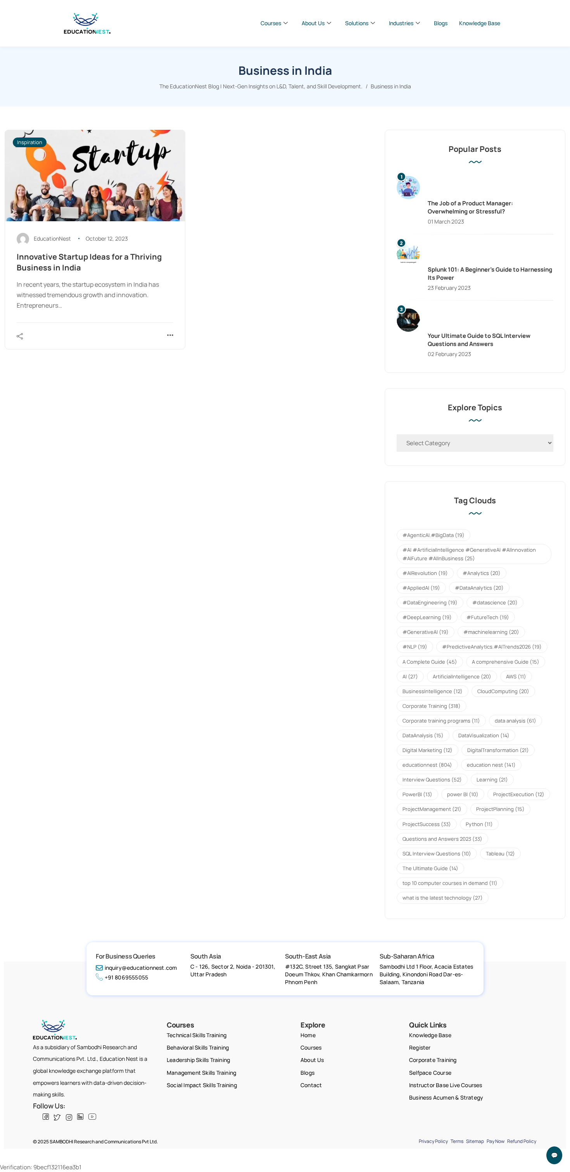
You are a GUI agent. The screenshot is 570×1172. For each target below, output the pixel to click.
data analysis (515, 720)
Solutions (356, 23)
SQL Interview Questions (436, 853)
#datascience (495, 602)
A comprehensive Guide (505, 661)
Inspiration (29, 142)
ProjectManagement (431, 808)
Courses (271, 23)
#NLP (414, 646)
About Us (313, 23)
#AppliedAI (421, 587)
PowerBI (417, 794)
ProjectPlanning (500, 808)
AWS (516, 676)
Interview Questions (432, 779)
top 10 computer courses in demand (449, 882)
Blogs (440, 23)
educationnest (427, 764)
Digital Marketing (427, 750)
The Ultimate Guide (430, 868)
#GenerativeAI (425, 631)
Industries (401, 23)
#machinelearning (491, 631)
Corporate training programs (441, 720)
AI (410, 676)
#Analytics (482, 573)
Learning (492, 779)
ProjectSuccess (426, 824)
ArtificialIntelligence (462, 676)
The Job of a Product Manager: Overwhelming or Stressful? (470, 207)
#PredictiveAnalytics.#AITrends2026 (492, 646)
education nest (491, 764)
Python (479, 824)
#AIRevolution (425, 573)
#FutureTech (487, 617)
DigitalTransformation (498, 750)
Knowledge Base (479, 23)
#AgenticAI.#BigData (433, 535)
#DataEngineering (430, 602)
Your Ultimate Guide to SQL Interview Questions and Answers (479, 340)
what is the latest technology (442, 897)
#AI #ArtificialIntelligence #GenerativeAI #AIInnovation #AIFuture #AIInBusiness (469, 554)
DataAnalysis (423, 735)
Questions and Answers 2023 (442, 838)
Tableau (500, 853)
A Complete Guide (429, 661)
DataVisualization (484, 735)
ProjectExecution (518, 794)
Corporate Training (431, 705)
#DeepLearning (427, 617)
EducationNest (52, 238)
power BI (462, 794)
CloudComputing (503, 691)
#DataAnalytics (479, 587)
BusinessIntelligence (432, 691)
